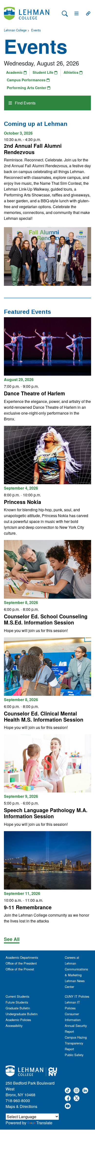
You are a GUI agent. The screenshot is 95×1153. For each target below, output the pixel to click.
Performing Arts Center (27, 87)
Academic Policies (18, 1019)
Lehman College (15, 30)
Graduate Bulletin (18, 1008)
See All (11, 939)
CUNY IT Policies (77, 996)
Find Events (25, 103)
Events (36, 30)
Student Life (43, 72)
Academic (15, 72)
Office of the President (21, 963)
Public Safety (74, 1054)
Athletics (71, 72)
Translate (44, 1122)
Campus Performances (27, 79)
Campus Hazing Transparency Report (76, 1043)
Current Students (17, 996)
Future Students (17, 1002)
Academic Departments (22, 957)
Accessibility (14, 1025)
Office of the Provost (20, 969)
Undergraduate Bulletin (22, 1014)
